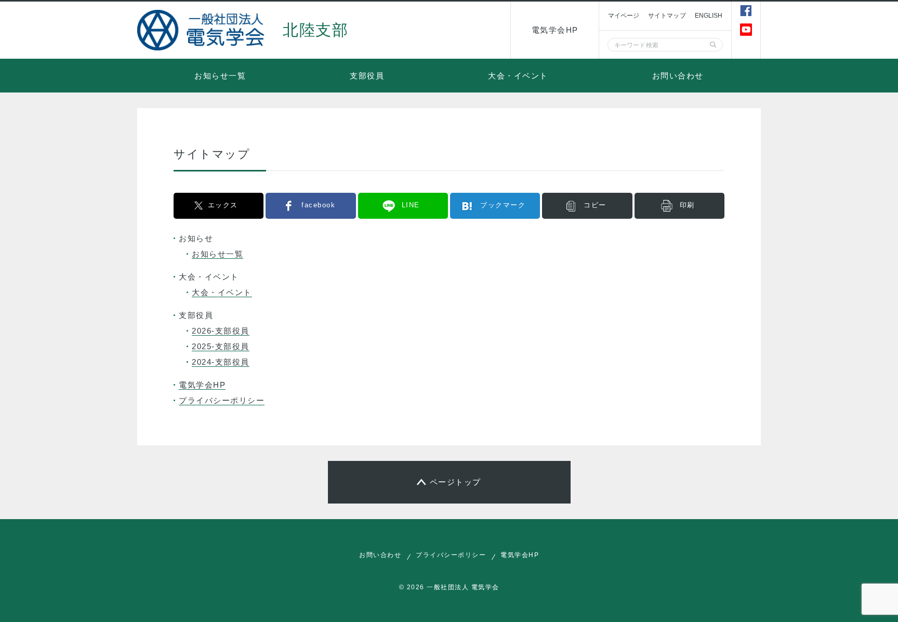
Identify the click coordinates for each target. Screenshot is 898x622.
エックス (223, 205)
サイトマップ (667, 15)
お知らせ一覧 (220, 75)
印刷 (687, 205)
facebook (318, 205)
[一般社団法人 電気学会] (202, 30)
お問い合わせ (678, 75)
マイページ (623, 15)
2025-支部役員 (220, 346)
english (709, 15)
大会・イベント (518, 75)
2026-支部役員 (220, 330)
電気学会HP (555, 29)
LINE (411, 205)
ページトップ (455, 482)
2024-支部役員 (220, 362)
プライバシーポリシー (222, 400)
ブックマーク (502, 205)
